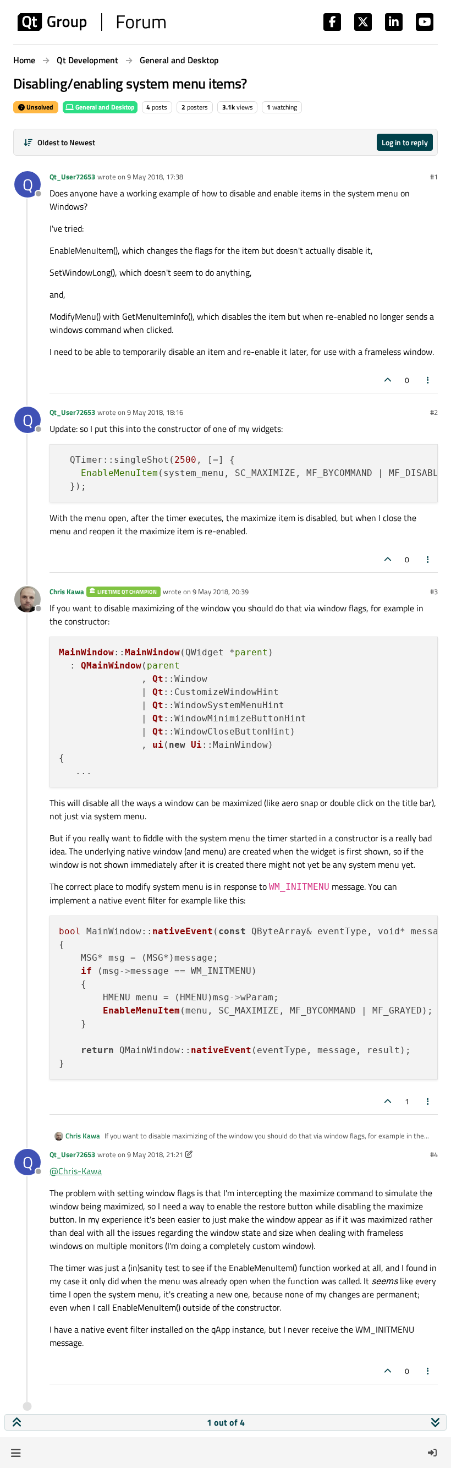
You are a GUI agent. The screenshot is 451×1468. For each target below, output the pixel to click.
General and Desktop (104, 107)
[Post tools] (428, 379)
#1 (434, 176)
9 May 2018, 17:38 (155, 176)
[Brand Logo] (92, 22)
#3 (434, 591)
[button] (15, 1453)
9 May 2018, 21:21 (155, 1154)
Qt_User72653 (72, 176)
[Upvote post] (388, 379)
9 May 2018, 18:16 (155, 412)
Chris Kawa (67, 591)
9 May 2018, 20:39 (221, 591)
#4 (434, 1154)
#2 (434, 412)
